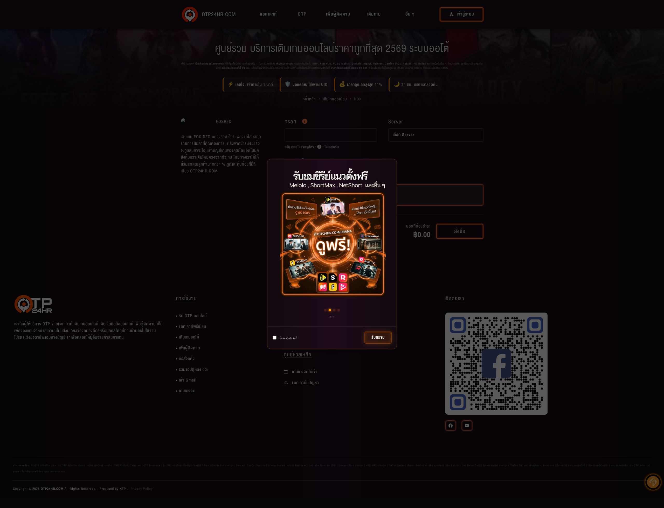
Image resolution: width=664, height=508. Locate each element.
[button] (325, 310)
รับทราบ (378, 337)
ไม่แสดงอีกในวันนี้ (287, 338)
